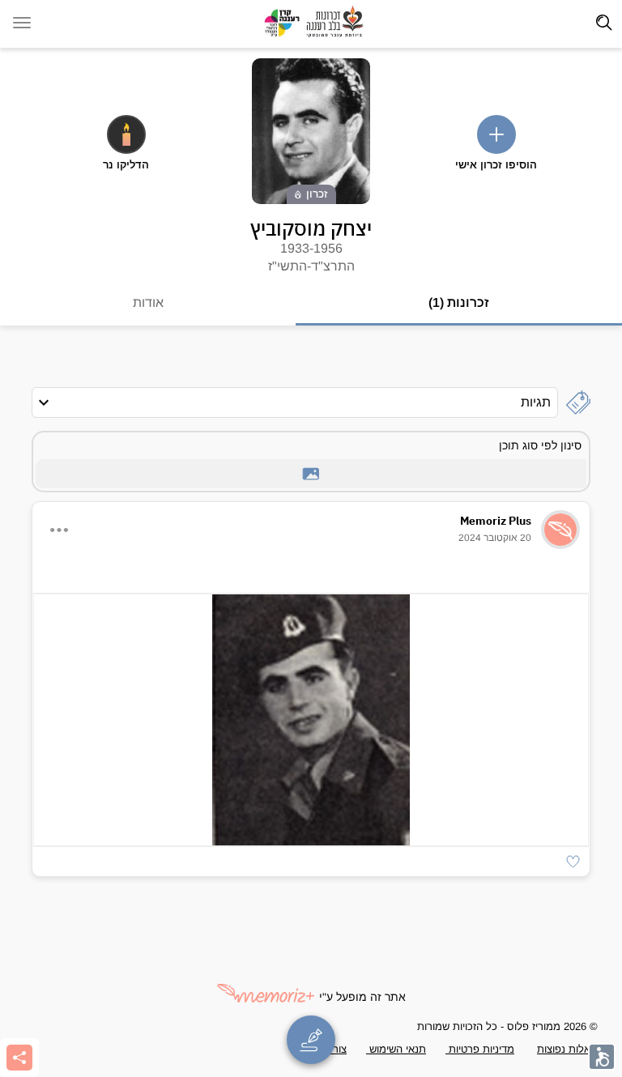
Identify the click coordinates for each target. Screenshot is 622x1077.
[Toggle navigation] (604, 22)
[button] (573, 861)
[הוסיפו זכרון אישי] (496, 134)
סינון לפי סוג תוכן (540, 445)
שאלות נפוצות (567, 1049)
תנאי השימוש (396, 1049)
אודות (148, 302)
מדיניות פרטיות (479, 1049)
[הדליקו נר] (126, 134)
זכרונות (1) (458, 302)
